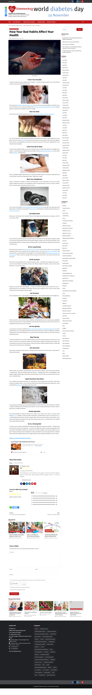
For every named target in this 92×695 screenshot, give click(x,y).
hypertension (65, 278)
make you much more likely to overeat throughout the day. (42, 329)
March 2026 (65, 67)
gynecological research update (68, 258)
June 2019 (64, 195)
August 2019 (65, 190)
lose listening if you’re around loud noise (33, 207)
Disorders (64, 240)
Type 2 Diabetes (65, 343)
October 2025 (65, 75)
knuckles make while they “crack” (25, 105)
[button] (83, 22)
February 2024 (65, 100)
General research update (14, 29)
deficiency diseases (20, 531)
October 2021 (65, 147)
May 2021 (64, 160)
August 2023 (65, 110)
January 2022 (65, 140)
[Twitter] (6, 13)
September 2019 (66, 187)
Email (36, 569)
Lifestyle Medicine (41, 22)
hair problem (65, 260)
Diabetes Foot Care (66, 230)
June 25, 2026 (17, 616)
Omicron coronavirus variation (69, 313)
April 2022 (64, 132)
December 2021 (65, 142)
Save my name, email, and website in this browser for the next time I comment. (28, 580)
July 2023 (64, 112)
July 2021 (64, 155)
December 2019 (65, 185)
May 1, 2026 (42, 615)
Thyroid (64, 335)
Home (9, 22)
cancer (63, 218)
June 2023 (64, 115)
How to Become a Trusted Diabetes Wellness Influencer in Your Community (72, 47)
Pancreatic (64, 315)
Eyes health (64, 245)
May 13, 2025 (54, 538)
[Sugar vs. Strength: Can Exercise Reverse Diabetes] (34, 527)
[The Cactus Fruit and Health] (46, 606)
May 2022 (64, 130)
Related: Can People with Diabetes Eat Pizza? (20, 438)
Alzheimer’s (19, 385)
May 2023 (64, 117)
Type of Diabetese (16, 22)
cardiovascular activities (67, 220)
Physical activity (65, 318)
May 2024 (64, 92)
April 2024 (64, 95)
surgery (64, 333)
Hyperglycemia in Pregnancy (68, 275)
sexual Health (65, 323)
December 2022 (65, 120)
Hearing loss (33, 209)
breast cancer (65, 213)
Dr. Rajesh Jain (12, 38)
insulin (63, 288)
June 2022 (64, 127)
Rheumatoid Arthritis (67, 320)
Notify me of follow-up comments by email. (20, 587)
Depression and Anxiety (67, 228)
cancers (15, 415)
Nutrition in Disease (51, 22)
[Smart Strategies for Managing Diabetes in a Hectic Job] (16, 527)
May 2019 (64, 197)
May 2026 (64, 62)
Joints (63, 293)
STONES (64, 328)
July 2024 (64, 87)
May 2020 (64, 172)
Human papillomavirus (67, 273)
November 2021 (65, 145)
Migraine (64, 303)
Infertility (64, 285)
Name (11, 569)
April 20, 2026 (63, 616)
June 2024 (64, 90)
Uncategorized (65, 348)
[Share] (6, 15)
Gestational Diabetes (66, 255)
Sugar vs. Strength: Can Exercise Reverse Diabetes (33, 535)
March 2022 (65, 135)
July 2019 (64, 192)
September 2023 (66, 107)
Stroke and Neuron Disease (68, 330)
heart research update (67, 265)
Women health (65, 355)
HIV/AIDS (64, 270)
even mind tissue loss (14, 210)
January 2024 (65, 102)
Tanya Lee (12, 616)
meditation (64, 300)
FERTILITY (64, 248)
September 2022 (66, 122)
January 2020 (65, 182)
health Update (30, 531)
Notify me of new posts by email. (18, 589)
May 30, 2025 (18, 538)
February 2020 (65, 180)
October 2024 (65, 85)
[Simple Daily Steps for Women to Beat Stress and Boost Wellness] (76, 606)
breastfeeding (65, 215)
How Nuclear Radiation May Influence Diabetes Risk (51, 535)
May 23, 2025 (36, 538)
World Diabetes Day (66, 358)
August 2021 (65, 152)
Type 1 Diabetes (65, 338)
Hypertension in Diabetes (67, 280)
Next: (53, 513)
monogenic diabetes (66, 305)
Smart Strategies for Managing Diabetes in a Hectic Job (16, 535)
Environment (65, 243)
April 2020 (64, 175)
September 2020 (66, 170)
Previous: (17, 513)
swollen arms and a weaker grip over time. (45, 107)
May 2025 (64, 80)
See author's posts (26, 480)
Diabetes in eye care (66, 233)
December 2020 (65, 165)
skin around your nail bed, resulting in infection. (42, 114)
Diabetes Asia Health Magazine (16, 13)
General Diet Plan (66, 250)
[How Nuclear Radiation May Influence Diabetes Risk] (52, 527)
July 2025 (64, 77)
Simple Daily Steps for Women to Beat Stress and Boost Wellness (71, 51)
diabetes (15, 152)
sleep (63, 325)
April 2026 (64, 65)
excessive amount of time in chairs (31, 249)
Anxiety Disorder (12, 531)
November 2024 (65, 82)
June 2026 (64, 60)
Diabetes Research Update (29, 22)
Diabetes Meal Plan (66, 235)
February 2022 (65, 137)
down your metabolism (51, 251)
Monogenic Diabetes (66, 308)
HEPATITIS (64, 268)
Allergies (64, 205)
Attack (63, 210)
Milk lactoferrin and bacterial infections (70, 41)
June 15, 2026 (28, 616)
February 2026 (65, 70)
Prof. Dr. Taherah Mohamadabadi (31, 615)
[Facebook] (6, 10)
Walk (63, 353)
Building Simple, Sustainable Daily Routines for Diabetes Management (72, 38)
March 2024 (65, 97)
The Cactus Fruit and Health (68, 44)
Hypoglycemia (65, 283)
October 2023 (65, 105)
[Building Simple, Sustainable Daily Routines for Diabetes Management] (15, 606)
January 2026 (65, 72)
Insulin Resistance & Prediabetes (69, 290)
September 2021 (66, 150)
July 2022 (64, 125)
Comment (11, 552)
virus (63, 350)
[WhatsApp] (6, 8)
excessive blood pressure (46, 151)
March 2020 (65, 177)
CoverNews (50, 686)
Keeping (23, 140)
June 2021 (64, 157)
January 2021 (65, 162)
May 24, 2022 (19, 38)
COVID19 (64, 223)
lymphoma (64, 298)
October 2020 (65, 167)
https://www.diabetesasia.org (15, 651)
